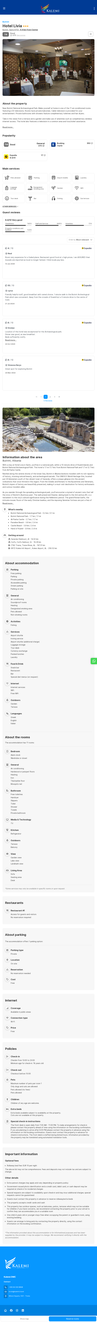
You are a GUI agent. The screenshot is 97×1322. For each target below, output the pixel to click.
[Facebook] (11, 1310)
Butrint (6, 22)
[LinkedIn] (22, 1310)
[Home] (5, 1310)
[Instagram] (17, 1310)
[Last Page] (59, 397)
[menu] (94, 8)
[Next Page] (55, 397)
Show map (24, 1319)
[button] (6, 67)
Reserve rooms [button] (72, 1319)
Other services (10, 206)
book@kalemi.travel (16, 1291)
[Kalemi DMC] (17, 1263)
